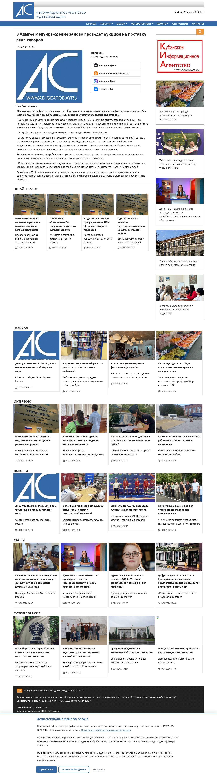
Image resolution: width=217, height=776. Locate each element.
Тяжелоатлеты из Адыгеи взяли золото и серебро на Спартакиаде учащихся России (178, 164)
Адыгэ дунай (180, 24)
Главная (91, 24)
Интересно (97, 52)
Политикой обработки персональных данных (106, 729)
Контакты (198, 24)
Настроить (99, 769)
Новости (105, 24)
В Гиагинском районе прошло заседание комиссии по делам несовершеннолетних (81, 440)
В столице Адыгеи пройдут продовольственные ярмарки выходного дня (175, 115)
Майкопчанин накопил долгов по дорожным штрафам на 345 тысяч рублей (131, 440)
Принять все (46, 769)
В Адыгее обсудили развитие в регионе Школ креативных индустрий (176, 309)
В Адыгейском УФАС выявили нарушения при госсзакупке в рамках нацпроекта (32, 440)
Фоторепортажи (141, 24)
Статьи (121, 24)
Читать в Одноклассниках (114, 73)
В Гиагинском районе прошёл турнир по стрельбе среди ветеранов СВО (175, 509)
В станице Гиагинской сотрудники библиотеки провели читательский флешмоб (83, 509)
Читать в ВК (106, 89)
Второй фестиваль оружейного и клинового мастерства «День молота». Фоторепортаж (34, 652)
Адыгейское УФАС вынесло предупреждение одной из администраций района (132, 226)
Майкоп (21, 328)
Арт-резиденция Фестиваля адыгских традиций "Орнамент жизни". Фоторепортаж (81, 652)
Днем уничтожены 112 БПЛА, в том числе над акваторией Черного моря (35, 367)
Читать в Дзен (107, 65)
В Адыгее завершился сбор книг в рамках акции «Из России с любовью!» (83, 367)
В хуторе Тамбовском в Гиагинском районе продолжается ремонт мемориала (179, 440)
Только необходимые (74, 769)
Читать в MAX (107, 81)
